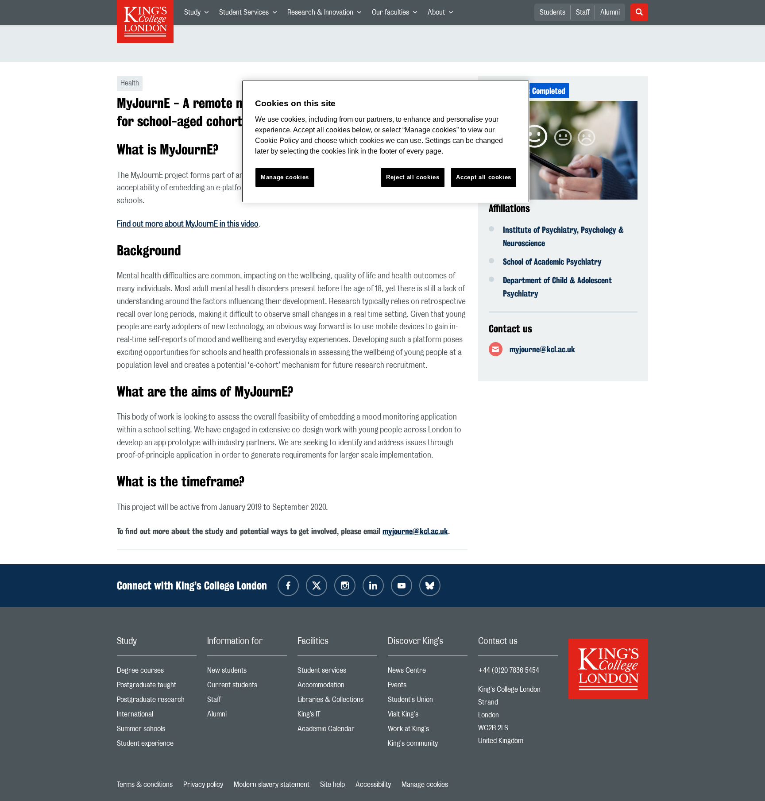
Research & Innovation (327, 14)
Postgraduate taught (157, 687)
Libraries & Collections (337, 701)
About (443, 14)
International (157, 716)
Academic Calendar (337, 730)
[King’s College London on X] (316, 585)
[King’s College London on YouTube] (401, 585)
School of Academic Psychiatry (552, 261)
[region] (385, 141)
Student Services (250, 14)
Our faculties (397, 14)
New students (247, 672)
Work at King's (428, 730)
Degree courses (157, 672)
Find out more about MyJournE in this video (188, 224)
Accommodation (337, 687)
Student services (337, 672)
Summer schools (157, 730)
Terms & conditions (145, 784)
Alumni (610, 12)
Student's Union (428, 701)
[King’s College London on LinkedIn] (373, 585)
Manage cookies (425, 784)
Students (552, 12)
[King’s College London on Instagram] (344, 585)
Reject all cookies (413, 177)
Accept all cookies (483, 177)
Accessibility (373, 784)
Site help (332, 784)
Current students (247, 687)
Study (199, 14)
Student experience (157, 745)
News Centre (428, 672)
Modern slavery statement (271, 784)
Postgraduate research (157, 701)
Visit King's (428, 716)
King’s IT (337, 716)
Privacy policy (203, 784)
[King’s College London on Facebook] (288, 585)
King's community (428, 745)
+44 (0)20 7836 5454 (508, 670)
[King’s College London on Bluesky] (429, 585)
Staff (583, 12)
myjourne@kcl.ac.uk (542, 349)
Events (428, 687)
